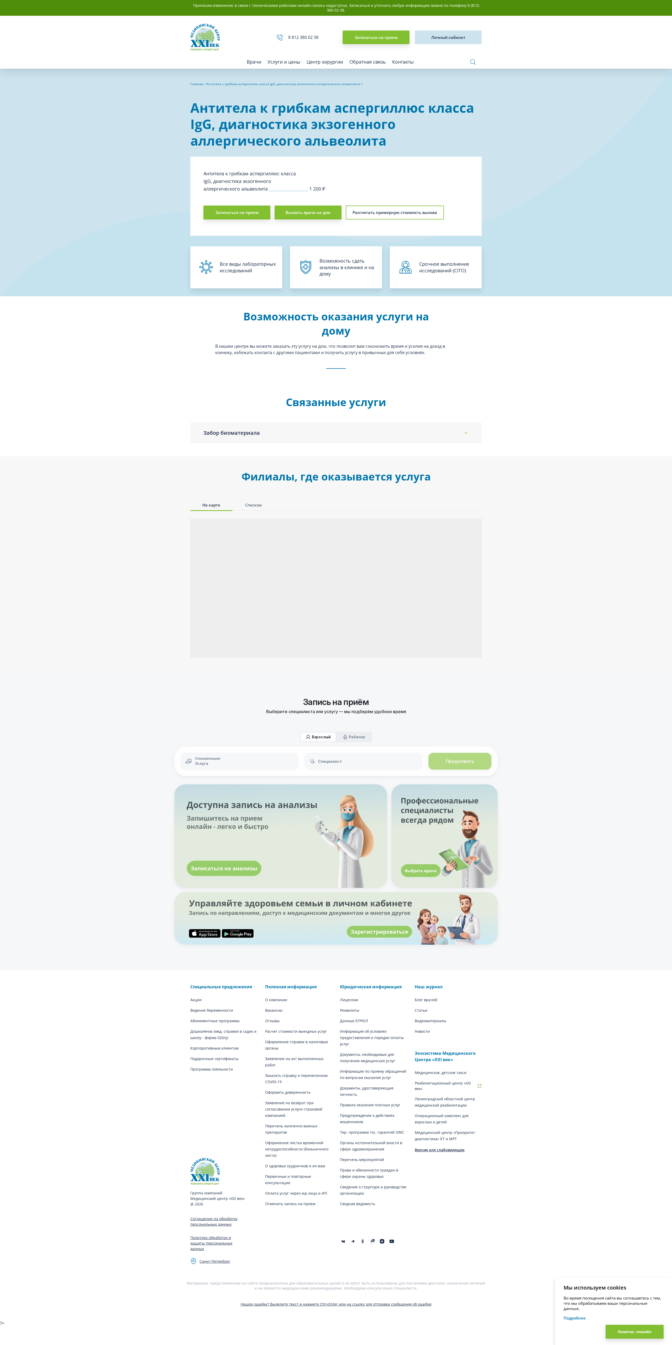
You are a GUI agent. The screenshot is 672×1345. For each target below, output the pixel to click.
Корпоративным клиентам (214, 1048)
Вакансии (273, 1010)
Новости (422, 1031)
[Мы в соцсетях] (362, 1241)
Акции (196, 999)
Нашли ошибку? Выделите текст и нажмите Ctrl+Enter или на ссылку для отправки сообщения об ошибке (336, 1304)
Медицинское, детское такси (440, 1072)
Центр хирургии (325, 62)
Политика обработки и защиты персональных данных (211, 1243)
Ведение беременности (211, 1010)
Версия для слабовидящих (440, 1149)
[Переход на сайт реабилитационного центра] (479, 1086)
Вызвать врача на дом (308, 212)
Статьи (421, 1010)
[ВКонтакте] (343, 1241)
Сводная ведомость (357, 1203)
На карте (211, 505)
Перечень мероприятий (362, 1159)
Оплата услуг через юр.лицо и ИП (296, 1193)
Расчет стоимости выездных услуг (296, 1031)
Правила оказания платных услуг (370, 1104)
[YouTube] (392, 1241)
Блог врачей (426, 999)
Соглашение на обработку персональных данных (214, 1221)
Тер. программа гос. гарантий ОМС (372, 1132)
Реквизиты (349, 1010)
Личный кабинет (448, 37)
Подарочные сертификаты (214, 1058)
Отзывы (272, 1020)
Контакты (403, 62)
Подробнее (575, 1318)
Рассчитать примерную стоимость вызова (395, 212)
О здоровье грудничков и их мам (295, 1165)
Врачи (254, 62)
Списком (253, 505)
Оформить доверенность (288, 1092)
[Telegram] (353, 1241)
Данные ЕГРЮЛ (354, 1020)
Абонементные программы (215, 1020)
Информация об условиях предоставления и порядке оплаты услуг (372, 1037)
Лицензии (349, 999)
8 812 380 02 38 (304, 37)
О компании (276, 999)
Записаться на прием (376, 37)
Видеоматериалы (430, 1020)
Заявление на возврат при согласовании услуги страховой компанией (293, 1109)
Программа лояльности (211, 1069)
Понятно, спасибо (635, 1331)
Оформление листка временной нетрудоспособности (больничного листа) (296, 1149)
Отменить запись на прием (290, 1203)
